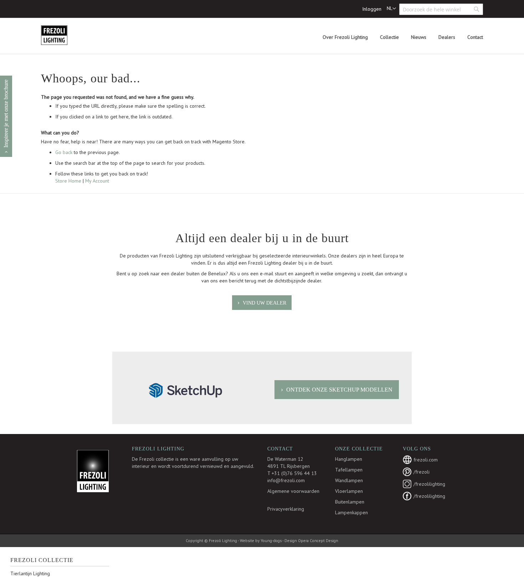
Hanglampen (348, 459)
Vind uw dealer (264, 303)
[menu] (402, 37)
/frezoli (421, 472)
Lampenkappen (351, 512)
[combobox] (441, 9)
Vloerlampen (349, 491)
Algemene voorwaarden (293, 491)
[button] (391, 8)
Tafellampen (349, 469)
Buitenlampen (349, 502)
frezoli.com (425, 459)
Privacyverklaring (285, 509)
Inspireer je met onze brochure (6, 114)
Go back (63, 152)
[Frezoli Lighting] (71, 35)
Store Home (68, 181)
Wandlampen (349, 480)
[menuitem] (345, 37)
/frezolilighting (429, 484)
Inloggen (371, 9)
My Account (97, 181)
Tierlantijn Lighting (30, 573)
